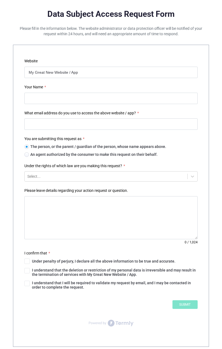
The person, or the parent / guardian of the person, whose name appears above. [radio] (98, 146)
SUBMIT (185, 304)
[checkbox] (111, 261)
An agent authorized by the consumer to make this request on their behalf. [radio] (94, 154)
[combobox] (27, 176)
